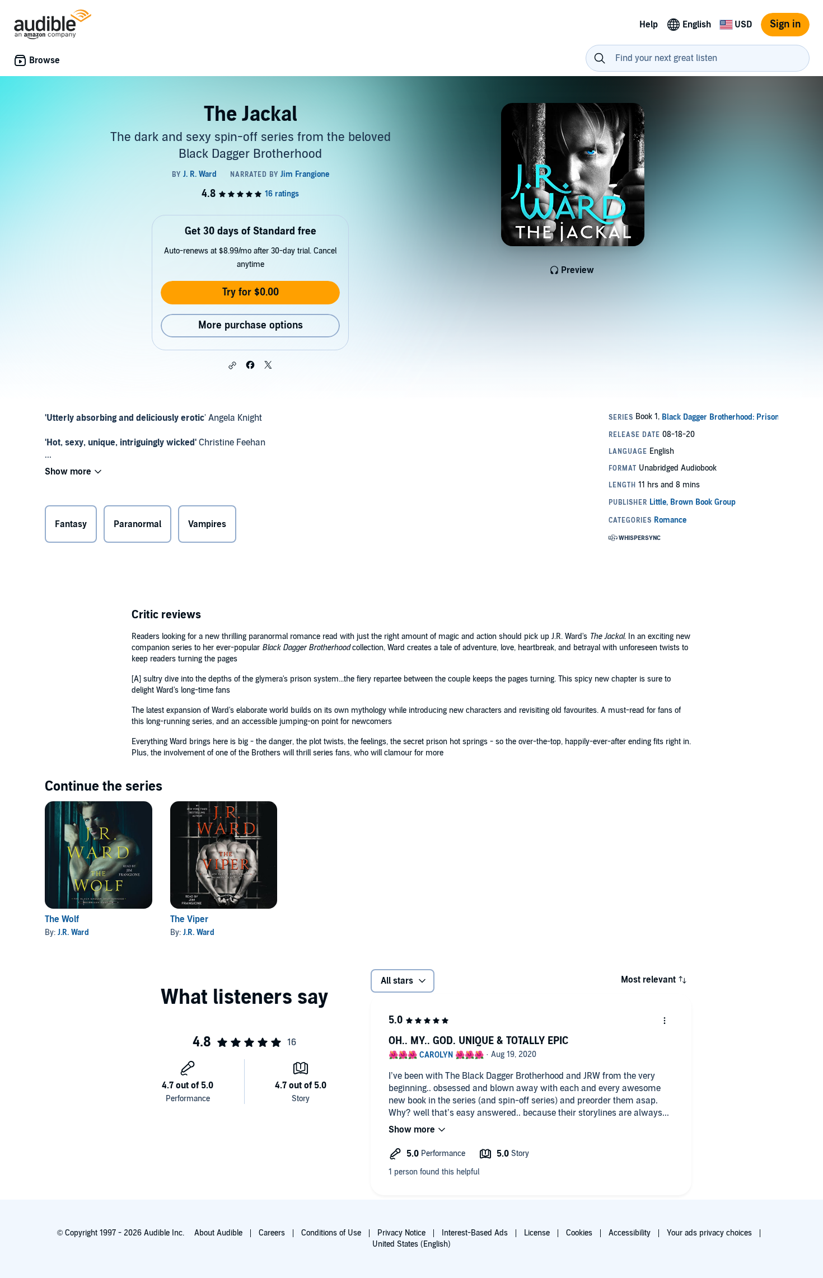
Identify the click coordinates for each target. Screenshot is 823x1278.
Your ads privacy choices (709, 1233)
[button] (232, 365)
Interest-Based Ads (475, 1233)
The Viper (189, 919)
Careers (272, 1233)
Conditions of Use (331, 1233)
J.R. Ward (73, 932)
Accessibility (630, 1233)
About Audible (218, 1233)
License (537, 1233)
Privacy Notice (401, 1233)
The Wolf (62, 919)
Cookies (579, 1233)
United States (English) (411, 1244)
